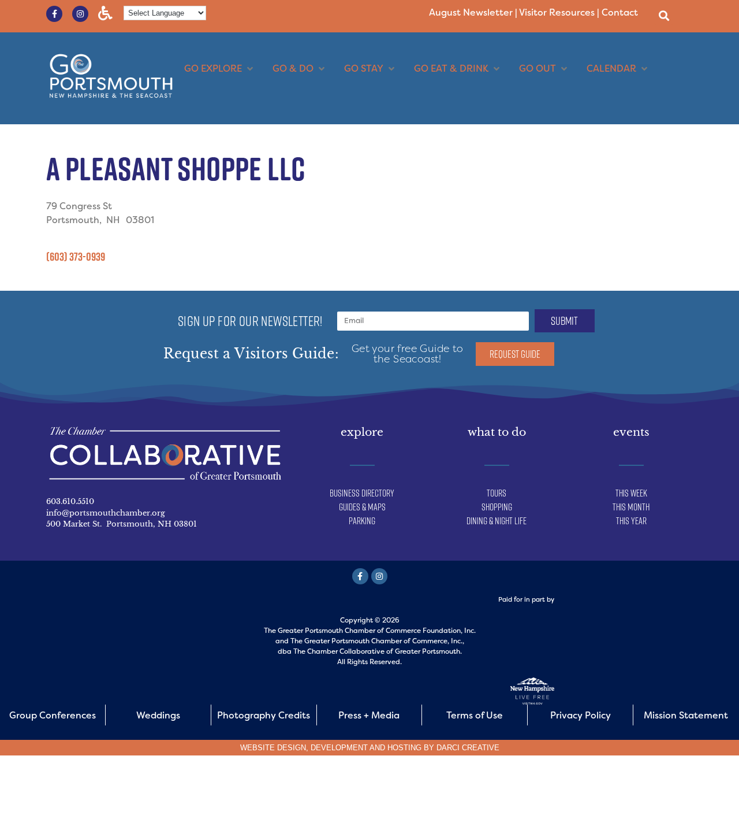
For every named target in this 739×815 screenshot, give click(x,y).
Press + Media (369, 715)
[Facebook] (360, 576)
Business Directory (362, 493)
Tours (496, 493)
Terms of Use (474, 715)
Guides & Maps (362, 507)
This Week (631, 493)
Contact (620, 12)
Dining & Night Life (496, 520)
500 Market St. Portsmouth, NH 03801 (121, 524)
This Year (631, 520)
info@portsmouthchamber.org (105, 513)
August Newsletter (471, 12)
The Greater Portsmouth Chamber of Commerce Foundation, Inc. (370, 630)
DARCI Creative (467, 747)
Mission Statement (686, 715)
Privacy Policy (580, 715)
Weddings (158, 715)
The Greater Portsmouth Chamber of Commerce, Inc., (377, 641)
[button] (663, 15)
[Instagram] (80, 14)
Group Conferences (52, 715)
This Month (631, 507)
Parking (362, 520)
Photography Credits (263, 715)
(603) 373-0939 (75, 257)
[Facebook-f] (54, 14)
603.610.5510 (70, 501)
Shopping (497, 507)
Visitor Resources (557, 12)
